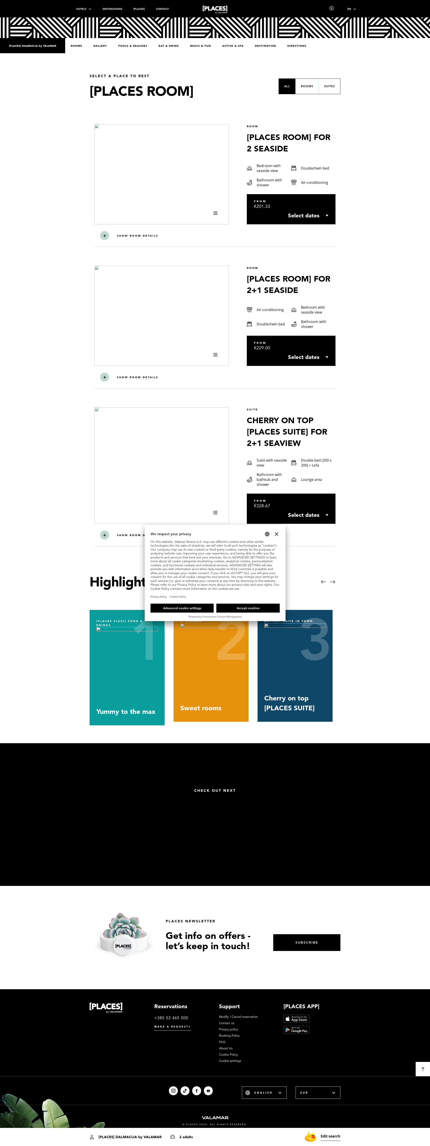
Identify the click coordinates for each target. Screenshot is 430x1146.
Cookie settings (230, 1061)
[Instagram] (173, 1090)
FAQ (222, 1042)
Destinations (112, 9)
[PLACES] (139, 9)
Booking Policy (229, 1036)
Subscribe (306, 942)
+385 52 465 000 (171, 1017)
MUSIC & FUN (200, 45)
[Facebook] (196, 1090)
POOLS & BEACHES (132, 45)
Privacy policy (228, 1029)
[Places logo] (215, 10)
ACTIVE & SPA (233, 45)
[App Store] (296, 1019)
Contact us (226, 1023)
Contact (162, 9)
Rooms (76, 45)
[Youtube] (208, 1090)
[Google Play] (296, 1030)
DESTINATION (265, 45)
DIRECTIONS (296, 45)
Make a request (172, 1026)
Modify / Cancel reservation (238, 1017)
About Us (225, 1048)
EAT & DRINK (169, 45)
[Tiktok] (185, 1090)
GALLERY (100, 45)
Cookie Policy (228, 1055)
